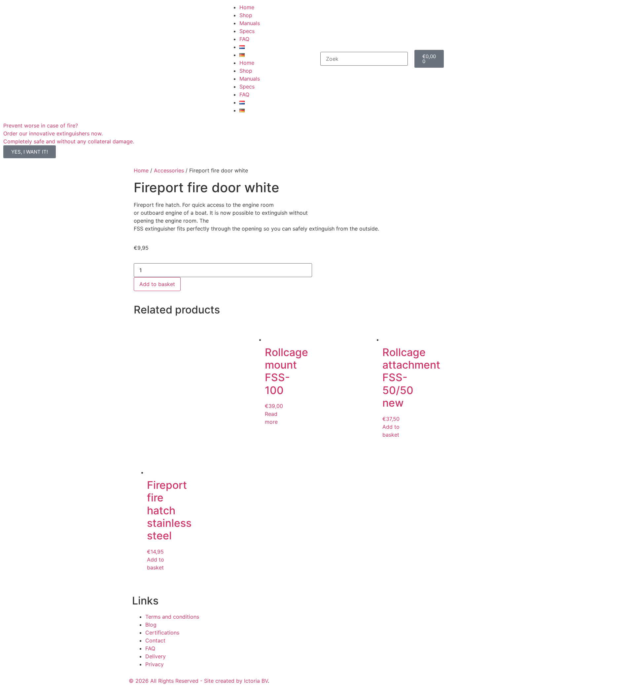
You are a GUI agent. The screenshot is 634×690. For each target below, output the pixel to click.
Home (246, 7)
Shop (245, 15)
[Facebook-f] (325, 680)
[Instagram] (343, 680)
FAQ (244, 39)
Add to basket (157, 284)
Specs (247, 31)
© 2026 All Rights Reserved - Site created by (186, 680)
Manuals (249, 23)
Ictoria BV (256, 680)
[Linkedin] (361, 680)
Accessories (169, 170)
